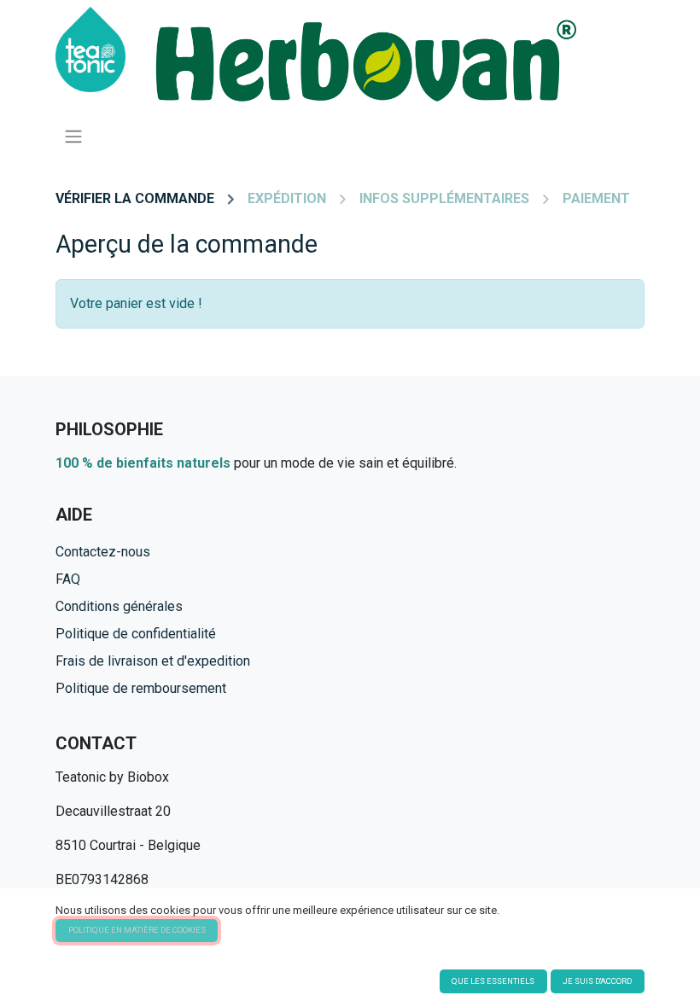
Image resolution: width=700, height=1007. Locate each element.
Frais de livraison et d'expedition (152, 661)
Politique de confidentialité (135, 634)
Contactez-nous (102, 552)
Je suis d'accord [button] (597, 981)
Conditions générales (119, 606)
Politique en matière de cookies (137, 929)
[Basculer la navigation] (73, 136)
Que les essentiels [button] (493, 981)
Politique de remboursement (140, 688)
